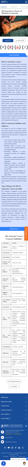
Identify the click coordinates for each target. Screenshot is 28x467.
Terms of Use (21, 456)
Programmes (3, 6)
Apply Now (8, 40)
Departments (14, 6)
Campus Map (8, 433)
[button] (3, 463)
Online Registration (26, 233)
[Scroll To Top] (26, 458)
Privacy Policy (13, 456)
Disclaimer (5, 456)
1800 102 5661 (9, 437)
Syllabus (15, 386)
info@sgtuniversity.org (10, 442)
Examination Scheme (15, 381)
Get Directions (17, 433)
